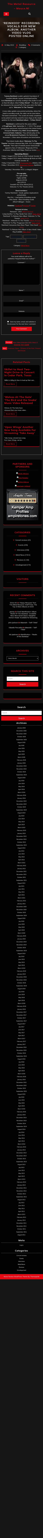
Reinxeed (21, 241)
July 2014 (21, 1132)
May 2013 (21, 1173)
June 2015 (21, 1100)
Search (22, 684)
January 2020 (21, 939)
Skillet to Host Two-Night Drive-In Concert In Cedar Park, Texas (19, 372)
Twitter (33, 206)
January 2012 (21, 1220)
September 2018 (21, 986)
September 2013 (21, 1161)
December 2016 (21, 1047)
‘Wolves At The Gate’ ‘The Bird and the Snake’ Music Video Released (20, 400)
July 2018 (21, 991)
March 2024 (21, 792)
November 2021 (21, 874)
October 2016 (21, 1053)
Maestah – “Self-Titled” (29, 623)
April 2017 (21, 1035)
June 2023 (21, 818)
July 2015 (21, 1097)
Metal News (25, 245)
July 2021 (21, 886)
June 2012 (21, 1205)
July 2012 (21, 1202)
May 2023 (21, 821)
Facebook (18, 206)
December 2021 (21, 871)
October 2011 (21, 1229)
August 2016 (21, 1059)
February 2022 (21, 865)
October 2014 (21, 1123)
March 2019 (21, 968)
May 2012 (21, 1208)
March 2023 (21, 827)
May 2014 (21, 1138)
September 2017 (21, 1021)
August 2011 (21, 1235)
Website (21, 311)
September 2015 (21, 1091)
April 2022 (21, 859)
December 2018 (21, 977)
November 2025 (21, 734)
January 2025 (21, 763)
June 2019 (21, 959)
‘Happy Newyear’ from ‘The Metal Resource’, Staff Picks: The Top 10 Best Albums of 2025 (23, 605)
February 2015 (21, 1112)
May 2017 (21, 1032)
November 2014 (21, 1120)
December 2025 (21, 731)
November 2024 (21, 769)
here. (38, 150)
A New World (16, 237)
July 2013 (21, 1167)
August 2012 (21, 1199)
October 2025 (21, 736)
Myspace (26, 206)
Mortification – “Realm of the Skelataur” (27, 635)
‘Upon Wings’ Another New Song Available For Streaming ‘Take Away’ (20, 430)
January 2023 (21, 833)
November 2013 (21, 1156)
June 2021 (21, 889)
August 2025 (21, 742)
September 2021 (21, 880)
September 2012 (21, 1197)
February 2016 (21, 1076)
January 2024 (21, 798)
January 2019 (21, 974)
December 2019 (21, 942)
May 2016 (21, 1068)
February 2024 (21, 795)
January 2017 (21, 1044)
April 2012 (21, 1211)
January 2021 (21, 904)
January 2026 (21, 728)
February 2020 (21, 936)
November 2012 (21, 1191)
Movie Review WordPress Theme (15, 1277)
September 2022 (21, 845)
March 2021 (21, 898)
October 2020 (21, 912)
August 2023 (21, 813)
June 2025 (21, 748)
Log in (21, 1245)
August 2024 (21, 777)
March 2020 (21, 933)
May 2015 (21, 1103)
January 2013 (21, 1185)
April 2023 (21, 824)
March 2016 (21, 1073)
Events (20, 545)
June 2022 (21, 854)
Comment (21, 262)
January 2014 (21, 1150)
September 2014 (21, 1126)
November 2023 (21, 804)
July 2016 (21, 1062)
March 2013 (21, 1179)
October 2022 (21, 842)
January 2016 (21, 1079)
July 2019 (21, 956)
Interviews (21, 550)
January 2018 (21, 1009)
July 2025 (21, 745)
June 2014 (21, 1135)
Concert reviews (21, 540)
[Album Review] (27, 212)
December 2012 (21, 1188)
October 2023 (21, 807)
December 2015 (21, 1082)
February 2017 (21, 1041)
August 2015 (21, 1094)
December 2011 (21, 1223)
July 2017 (21, 1027)
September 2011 (21, 1232)
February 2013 (21, 1182)
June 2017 (21, 1029)
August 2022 (21, 848)
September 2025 (21, 739)
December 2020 (21, 906)
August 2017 (21, 1024)
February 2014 (21, 1147)
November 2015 (21, 1085)
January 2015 (21, 1115)
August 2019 (21, 953)
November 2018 (21, 980)
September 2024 (21, 775)
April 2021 (21, 895)
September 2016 (21, 1056)
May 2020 (21, 927)
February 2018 (21, 1006)
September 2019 (21, 950)
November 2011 (21, 1226)
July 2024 (21, 780)
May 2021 (21, 892)
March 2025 (21, 757)
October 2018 (21, 983)
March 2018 (21, 1003)
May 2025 (21, 751)
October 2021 (21, 877)
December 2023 (21, 801)
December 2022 (21, 836)
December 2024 (21, 766)
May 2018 (21, 997)
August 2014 (21, 1129)
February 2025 (21, 760)
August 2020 (21, 918)
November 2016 (21, 1050)
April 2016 (21, 1070)
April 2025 (21, 754)
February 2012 (21, 1217)
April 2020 (21, 930)
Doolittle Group (30, 237)
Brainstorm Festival (26, 165)
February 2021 (21, 901)
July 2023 (21, 816)
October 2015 (21, 1088)
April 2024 (21, 789)
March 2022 (21, 862)
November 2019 (21, 945)
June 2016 (21, 1065)
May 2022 (21, 857)
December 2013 (21, 1153)
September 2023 (21, 810)
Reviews (20, 560)
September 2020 (21, 915)
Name (21, 290)
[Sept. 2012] (36, 223)
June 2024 (21, 783)
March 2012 (21, 1214)
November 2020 (21, 909)
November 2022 (21, 839)
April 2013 (21, 1176)
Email (21, 301)
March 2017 (21, 1038)
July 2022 (21, 851)
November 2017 (21, 1015)
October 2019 (21, 947)
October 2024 (21, 772)
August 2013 (21, 1164)
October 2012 (21, 1194)
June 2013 (21, 1170)
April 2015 (21, 1106)
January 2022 (21, 868)
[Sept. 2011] (36, 214)
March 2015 (21, 1109)
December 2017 (21, 1012)
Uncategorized (21, 565)
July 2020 (21, 921)
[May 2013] (26, 232)
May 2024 (21, 786)
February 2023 (21, 830)
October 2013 (21, 1158)
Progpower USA (26, 163)
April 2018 (21, 1000)
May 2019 (21, 962)
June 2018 (21, 994)
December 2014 (21, 1117)
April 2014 (21, 1141)
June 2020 (21, 924)
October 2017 (21, 1018)
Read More (10, 384)
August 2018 (21, 988)
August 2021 (21, 883)
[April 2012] (25, 218)
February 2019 (21, 971)
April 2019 (21, 965)
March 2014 (21, 1144)
